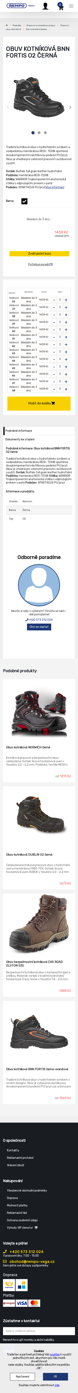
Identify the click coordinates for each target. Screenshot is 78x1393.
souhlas (55, 1354)
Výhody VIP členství (20, 1227)
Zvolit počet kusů (39, 253)
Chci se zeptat (39, 627)
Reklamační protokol (20, 1158)
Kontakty (13, 1150)
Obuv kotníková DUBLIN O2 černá (29, 854)
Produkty (17, 25)
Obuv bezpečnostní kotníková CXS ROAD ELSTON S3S (34, 963)
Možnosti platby (17, 1205)
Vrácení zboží (15, 1165)
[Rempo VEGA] (20, 5)
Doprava (12, 1198)
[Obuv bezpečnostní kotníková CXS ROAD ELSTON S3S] (39, 924)
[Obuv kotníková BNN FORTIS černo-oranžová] (39, 1031)
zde (57, 1385)
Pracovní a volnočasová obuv (41, 25)
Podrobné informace (18, 431)
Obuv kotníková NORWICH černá (28, 747)
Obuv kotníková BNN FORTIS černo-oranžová (37, 1069)
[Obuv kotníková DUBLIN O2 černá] (39, 817)
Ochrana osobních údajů (22, 1220)
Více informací (54, 187)
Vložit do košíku (39, 403)
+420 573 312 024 (40, 620)
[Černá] (24, 201)
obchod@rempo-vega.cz (32, 1261)
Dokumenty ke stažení (19, 439)
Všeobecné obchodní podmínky (27, 1190)
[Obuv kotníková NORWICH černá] (39, 709)
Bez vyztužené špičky (36, 29)
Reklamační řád (17, 1213)
